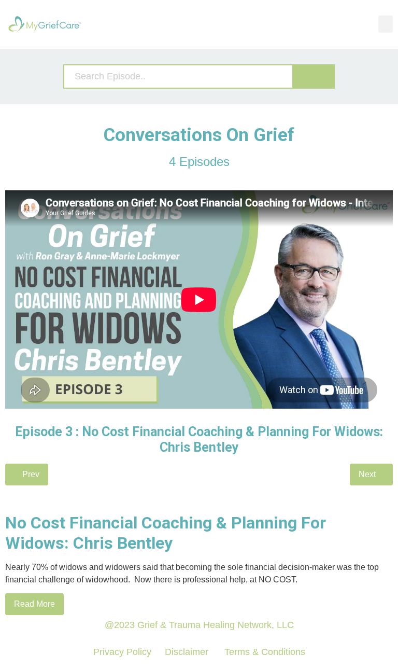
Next (368, 474)
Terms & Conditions (263, 652)
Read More (34, 604)
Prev (29, 474)
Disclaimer (186, 652)
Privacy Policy (122, 652)
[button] (385, 24)
